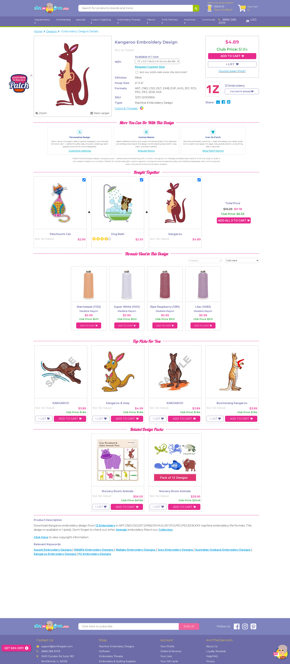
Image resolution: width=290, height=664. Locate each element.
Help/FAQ (212, 656)
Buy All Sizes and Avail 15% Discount (163, 72)
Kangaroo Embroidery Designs (55, 554)
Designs (51, 31)
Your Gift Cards (169, 661)
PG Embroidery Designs (94, 554)
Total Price (232, 203)
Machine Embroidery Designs (116, 646)
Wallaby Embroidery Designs (136, 549)
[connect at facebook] (236, 627)
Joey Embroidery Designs (176, 549)
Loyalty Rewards (216, 651)
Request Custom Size (150, 67)
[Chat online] (280, 653)
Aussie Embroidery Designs (53, 549)
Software (104, 651)
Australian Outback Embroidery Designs (223, 549)
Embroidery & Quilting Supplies (117, 661)
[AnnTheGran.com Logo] (51, 8)
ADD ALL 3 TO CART (232, 220)
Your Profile (222, 9)
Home (38, 31)
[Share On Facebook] (223, 102)
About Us (211, 646)
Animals (121, 529)
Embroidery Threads (111, 656)
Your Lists (166, 656)
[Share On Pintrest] (228, 102)
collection (166, 529)
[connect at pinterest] (253, 627)
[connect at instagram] (245, 627)
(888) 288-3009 (227, 21)
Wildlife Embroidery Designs (94, 549)
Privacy (210, 661)
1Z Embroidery (105, 525)
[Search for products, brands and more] (196, 8)
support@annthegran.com (57, 646)
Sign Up (189, 626)
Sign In (219, 6)
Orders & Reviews (170, 651)
